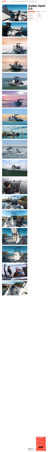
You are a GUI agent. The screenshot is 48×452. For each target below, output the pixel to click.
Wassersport (26, 1)
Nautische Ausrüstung (21, 1)
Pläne (43, 11)
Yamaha (17, 1)
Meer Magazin (32, 1)
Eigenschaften (31, 11)
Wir (29, 1)
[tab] (31, 11)
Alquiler (15, 1)
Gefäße (12, 1)
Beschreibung (38, 11)
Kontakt (36, 1)
